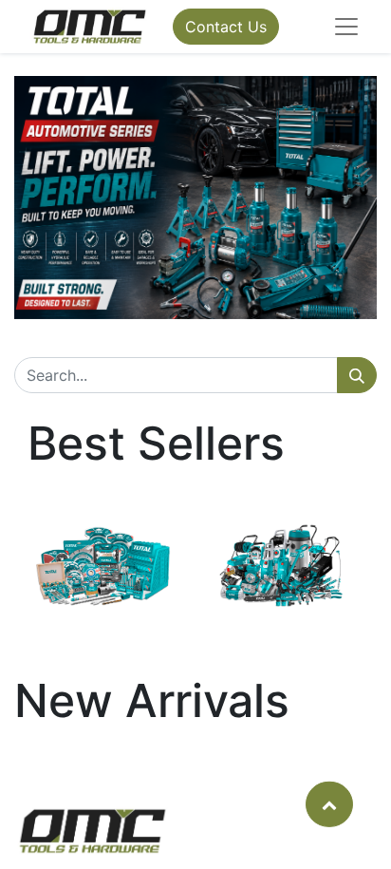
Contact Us (226, 26)
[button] (329, 803)
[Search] (357, 375)
